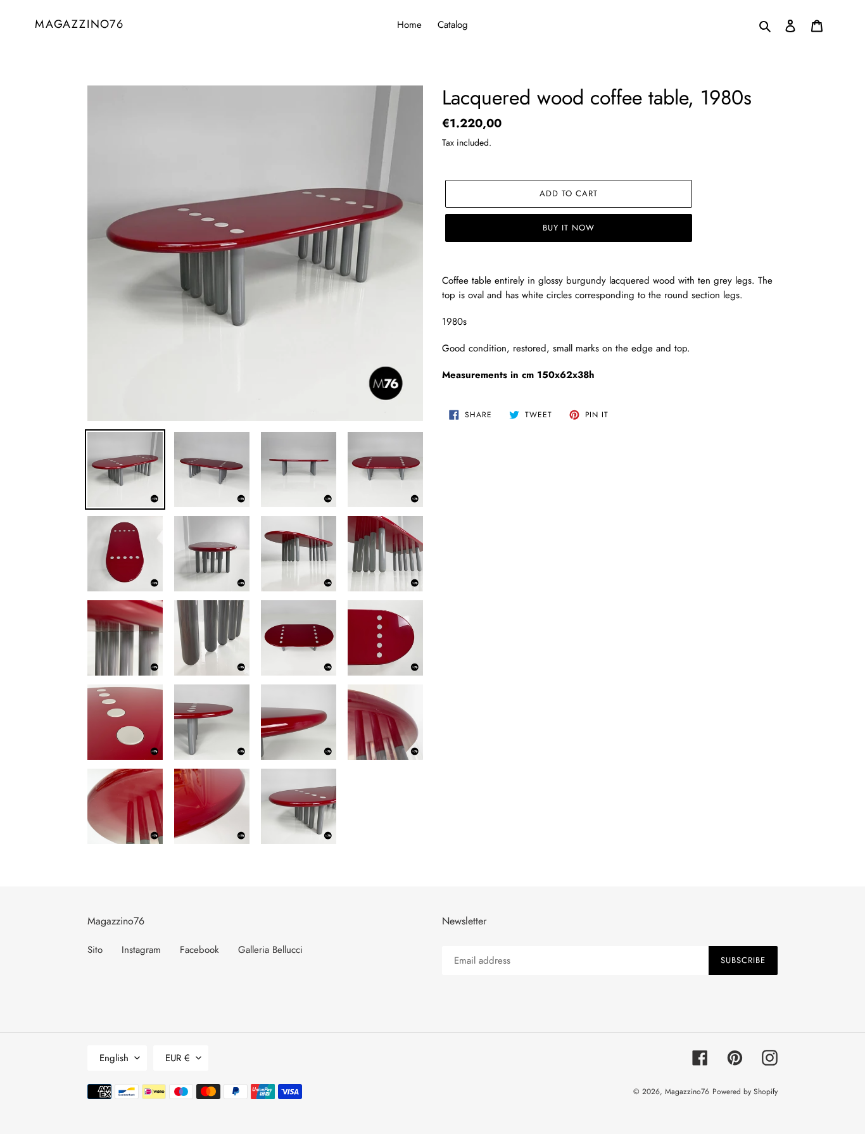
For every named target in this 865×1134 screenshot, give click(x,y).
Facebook (199, 950)
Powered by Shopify (745, 1091)
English (114, 1058)
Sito (95, 950)
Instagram (141, 950)
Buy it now (569, 228)
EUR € (177, 1058)
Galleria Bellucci (270, 950)
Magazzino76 (79, 25)
